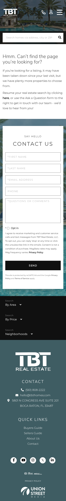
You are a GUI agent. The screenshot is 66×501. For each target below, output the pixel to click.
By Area (10, 305)
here (6, 98)
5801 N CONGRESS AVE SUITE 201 (35, 403)
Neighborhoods (16, 334)
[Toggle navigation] (59, 12)
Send (33, 265)
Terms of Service (22, 278)
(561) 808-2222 (44, 12)
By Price (11, 319)
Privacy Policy (36, 252)
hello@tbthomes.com (35, 395)
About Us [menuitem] (33, 438)
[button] (59, 37)
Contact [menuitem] (33, 444)
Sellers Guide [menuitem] (33, 433)
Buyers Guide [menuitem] (33, 428)
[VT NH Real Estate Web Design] (33, 492)
